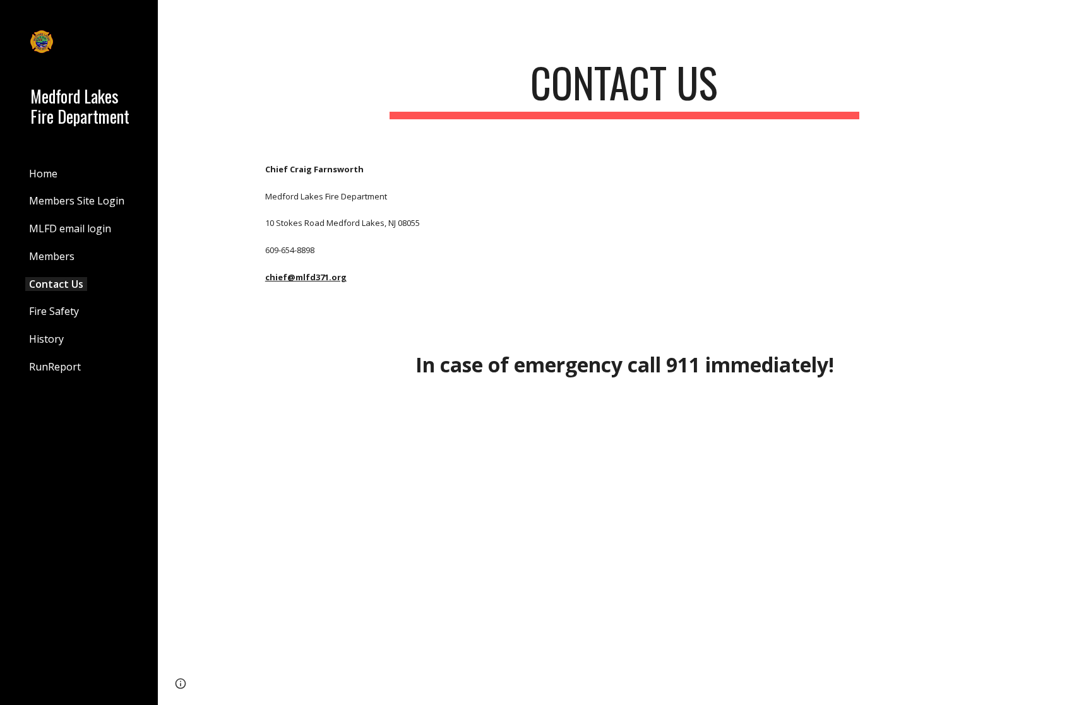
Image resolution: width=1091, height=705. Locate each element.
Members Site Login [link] (76, 201)
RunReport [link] (55, 367)
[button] (1076, 18)
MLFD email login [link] (70, 228)
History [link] (46, 339)
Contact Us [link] (56, 284)
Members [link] (52, 256)
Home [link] (43, 174)
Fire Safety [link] (54, 311)
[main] (624, 88)
